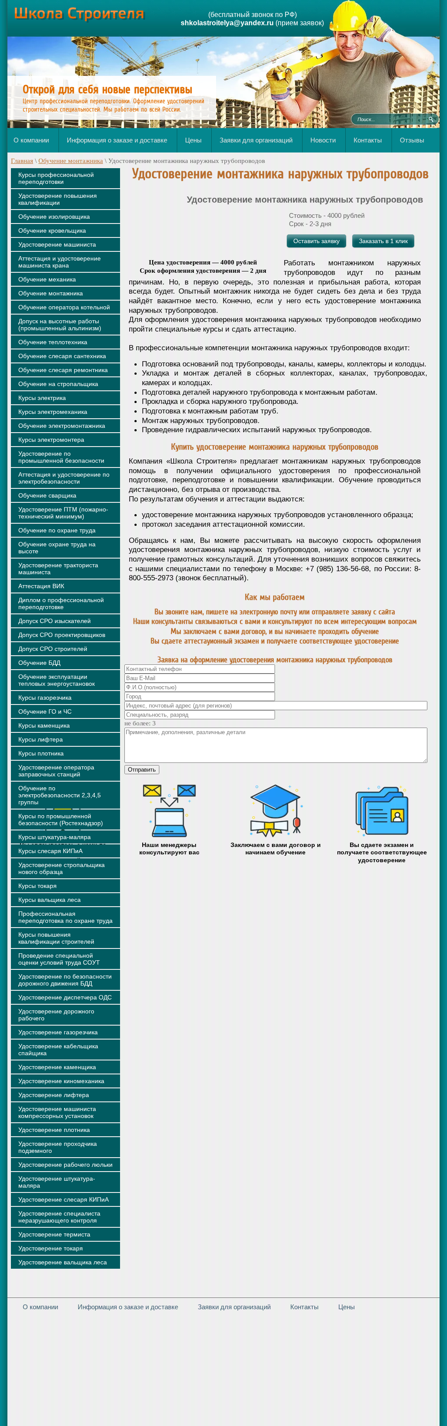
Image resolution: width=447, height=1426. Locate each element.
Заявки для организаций (234, 1307)
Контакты (304, 1307)
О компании (40, 1307)
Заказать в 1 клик (383, 240)
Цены (346, 1307)
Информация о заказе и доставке (128, 1307)
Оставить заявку (316, 240)
